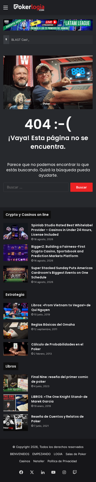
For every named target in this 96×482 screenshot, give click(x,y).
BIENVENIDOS (19, 454)
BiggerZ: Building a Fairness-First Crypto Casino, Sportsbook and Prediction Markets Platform (58, 251)
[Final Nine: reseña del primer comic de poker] (15, 383)
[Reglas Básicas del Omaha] (15, 330)
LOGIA (58, 454)
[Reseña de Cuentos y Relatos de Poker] (15, 422)
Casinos (24, 461)
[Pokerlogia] (29, 7)
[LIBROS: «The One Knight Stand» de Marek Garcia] (15, 402)
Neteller (38, 461)
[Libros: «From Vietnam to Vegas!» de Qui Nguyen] (15, 311)
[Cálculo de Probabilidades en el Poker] (15, 349)
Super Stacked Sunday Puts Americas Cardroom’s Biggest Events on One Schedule (62, 273)
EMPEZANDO (41, 454)
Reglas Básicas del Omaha (53, 324)
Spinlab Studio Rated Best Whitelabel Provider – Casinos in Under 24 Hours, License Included (62, 230)
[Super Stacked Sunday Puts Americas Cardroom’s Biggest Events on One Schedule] (15, 274)
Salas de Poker (76, 454)
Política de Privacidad (62, 461)
